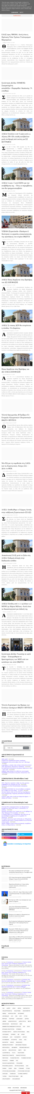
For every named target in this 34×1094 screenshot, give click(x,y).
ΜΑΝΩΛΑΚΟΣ (19, 1042)
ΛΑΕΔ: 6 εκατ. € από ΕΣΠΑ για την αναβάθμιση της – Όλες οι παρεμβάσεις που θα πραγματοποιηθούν (17, 185)
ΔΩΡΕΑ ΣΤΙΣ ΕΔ (22, 1021)
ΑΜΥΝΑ (19, 1008)
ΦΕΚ (21, 1076)
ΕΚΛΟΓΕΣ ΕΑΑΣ (14, 1024)
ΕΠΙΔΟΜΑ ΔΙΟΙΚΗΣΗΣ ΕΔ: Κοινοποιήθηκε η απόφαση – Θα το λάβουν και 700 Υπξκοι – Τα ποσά (16, 789)
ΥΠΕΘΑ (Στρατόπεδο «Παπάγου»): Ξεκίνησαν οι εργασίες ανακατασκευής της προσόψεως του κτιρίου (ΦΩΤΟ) (17, 234)
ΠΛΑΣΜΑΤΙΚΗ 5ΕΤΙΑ (14, 1058)
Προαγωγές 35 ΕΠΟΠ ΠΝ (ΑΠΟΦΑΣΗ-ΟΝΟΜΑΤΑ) (14, 786)
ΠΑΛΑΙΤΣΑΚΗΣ (21, 1052)
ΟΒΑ (25, 1050)
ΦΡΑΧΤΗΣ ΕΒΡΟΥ (6, 1079)
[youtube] (24, 837)
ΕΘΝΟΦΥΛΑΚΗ (5, 1024)
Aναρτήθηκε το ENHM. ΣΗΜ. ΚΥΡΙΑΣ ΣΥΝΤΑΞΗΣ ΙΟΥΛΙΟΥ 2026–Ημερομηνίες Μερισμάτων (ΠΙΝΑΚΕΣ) (17, 765)
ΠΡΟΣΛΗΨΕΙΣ (19, 1063)
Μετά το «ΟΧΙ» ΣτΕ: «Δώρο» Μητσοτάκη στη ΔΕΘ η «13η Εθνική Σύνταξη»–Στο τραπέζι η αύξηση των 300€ (20, 893)
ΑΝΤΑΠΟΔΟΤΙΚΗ (12, 1013)
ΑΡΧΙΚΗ (9, 1087)
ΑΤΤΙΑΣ (25, 1016)
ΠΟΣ (17, 1060)
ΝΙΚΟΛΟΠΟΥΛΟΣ (12, 1050)
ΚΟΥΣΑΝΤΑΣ (14, 1039)
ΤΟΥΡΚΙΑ (4, 1076)
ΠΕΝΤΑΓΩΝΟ (5, 1058)
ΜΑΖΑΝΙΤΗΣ (5, 1042)
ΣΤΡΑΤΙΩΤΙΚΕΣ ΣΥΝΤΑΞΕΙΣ (24, 1071)
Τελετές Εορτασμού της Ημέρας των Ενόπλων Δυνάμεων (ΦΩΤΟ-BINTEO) (17, 706)
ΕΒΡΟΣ (29, 1021)
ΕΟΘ (24, 1026)
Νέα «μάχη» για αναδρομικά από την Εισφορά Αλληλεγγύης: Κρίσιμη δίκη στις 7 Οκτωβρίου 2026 (20, 871)
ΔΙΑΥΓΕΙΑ (27, 1018)
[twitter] (24, 834)
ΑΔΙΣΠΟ (8, 1008)
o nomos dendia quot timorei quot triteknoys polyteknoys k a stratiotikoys (16, 963)
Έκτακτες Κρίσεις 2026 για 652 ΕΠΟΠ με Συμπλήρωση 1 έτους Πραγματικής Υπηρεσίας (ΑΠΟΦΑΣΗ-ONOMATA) (16, 792)
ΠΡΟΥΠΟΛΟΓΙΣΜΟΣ (19, 1065)
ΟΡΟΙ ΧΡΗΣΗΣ (16, 1087)
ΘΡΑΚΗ (23, 1034)
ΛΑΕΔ (25, 1039)
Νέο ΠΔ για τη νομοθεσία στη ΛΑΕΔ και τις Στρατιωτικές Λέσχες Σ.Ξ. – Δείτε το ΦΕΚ (16, 466)
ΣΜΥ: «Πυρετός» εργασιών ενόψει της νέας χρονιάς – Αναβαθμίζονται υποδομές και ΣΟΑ (16, 783)
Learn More (14, 12)
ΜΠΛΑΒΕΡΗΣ (14, 1047)
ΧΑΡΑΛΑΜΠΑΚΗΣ (16, 1079)
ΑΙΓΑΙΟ (13, 1008)
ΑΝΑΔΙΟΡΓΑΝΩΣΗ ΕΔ (7, 1011)
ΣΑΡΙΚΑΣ (4, 1068)
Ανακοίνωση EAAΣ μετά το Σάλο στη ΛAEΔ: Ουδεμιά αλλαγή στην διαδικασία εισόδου (16, 558)
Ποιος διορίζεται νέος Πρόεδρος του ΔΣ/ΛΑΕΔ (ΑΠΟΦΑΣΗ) (15, 370)
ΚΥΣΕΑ (20, 1039)
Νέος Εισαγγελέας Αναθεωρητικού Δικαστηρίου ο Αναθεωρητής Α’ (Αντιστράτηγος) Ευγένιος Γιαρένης (20, 922)
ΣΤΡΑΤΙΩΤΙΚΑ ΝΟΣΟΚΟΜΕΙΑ (8, 1071)
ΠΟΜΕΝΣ (12, 1060)
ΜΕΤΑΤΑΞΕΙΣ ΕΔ (6, 1047)
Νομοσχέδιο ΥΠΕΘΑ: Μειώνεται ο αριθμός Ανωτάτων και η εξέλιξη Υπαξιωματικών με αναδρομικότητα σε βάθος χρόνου (18, 930)
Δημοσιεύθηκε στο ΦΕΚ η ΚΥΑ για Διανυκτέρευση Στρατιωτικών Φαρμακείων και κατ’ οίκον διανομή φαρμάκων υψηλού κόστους (20, 938)
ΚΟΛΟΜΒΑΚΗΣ (5, 1039)
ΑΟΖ (12, 1016)
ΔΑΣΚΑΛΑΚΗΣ (19, 1018)
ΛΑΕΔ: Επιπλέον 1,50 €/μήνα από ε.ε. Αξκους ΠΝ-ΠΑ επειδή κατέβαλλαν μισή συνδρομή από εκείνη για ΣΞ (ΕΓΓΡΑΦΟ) (16, 137)
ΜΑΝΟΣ (12, 1042)
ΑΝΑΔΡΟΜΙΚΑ (17, 1011)
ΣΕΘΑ (15, 1068)
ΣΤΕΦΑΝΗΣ (21, 1068)
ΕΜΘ (21, 1024)
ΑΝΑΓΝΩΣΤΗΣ (26, 1008)
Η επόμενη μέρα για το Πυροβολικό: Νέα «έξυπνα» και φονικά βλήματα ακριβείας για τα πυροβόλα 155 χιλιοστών (16, 816)
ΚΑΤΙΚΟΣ (25, 1037)
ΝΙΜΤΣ (20, 1050)
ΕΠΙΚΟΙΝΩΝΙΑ (23, 1087)
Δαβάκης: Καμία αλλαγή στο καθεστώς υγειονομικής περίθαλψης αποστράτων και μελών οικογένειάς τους (16, 771)
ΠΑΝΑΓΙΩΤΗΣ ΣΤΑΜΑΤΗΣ (8, 1055)
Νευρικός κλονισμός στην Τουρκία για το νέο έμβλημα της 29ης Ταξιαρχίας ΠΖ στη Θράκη (17, 812)
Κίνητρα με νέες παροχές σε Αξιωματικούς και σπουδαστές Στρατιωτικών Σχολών (19, 915)
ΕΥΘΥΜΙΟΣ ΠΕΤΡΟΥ (6, 1031)
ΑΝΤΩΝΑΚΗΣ (21, 1013)
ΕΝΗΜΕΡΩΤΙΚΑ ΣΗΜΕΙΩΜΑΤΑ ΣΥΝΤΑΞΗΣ (11, 1026)
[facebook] (9, 834)
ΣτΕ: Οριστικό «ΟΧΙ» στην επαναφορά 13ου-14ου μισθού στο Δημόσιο (20, 900)
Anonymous (10, 962)
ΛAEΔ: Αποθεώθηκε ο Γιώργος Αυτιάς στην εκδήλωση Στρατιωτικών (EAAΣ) (17, 510)
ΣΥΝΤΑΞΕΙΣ (5, 1073)
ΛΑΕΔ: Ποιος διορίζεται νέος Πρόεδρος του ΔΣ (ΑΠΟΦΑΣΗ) (17, 280)
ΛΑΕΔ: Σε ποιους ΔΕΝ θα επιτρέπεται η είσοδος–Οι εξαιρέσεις (16, 326)
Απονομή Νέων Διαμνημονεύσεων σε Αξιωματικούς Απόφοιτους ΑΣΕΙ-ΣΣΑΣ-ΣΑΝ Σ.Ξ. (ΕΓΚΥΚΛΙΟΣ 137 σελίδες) (15, 808)
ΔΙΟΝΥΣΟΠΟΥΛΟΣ (12, 1021)
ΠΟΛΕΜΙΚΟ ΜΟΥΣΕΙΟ (26, 1058)
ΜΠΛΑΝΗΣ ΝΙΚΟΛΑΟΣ (24, 1047)
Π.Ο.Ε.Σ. (14, 1052)
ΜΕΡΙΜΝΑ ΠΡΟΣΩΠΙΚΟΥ (7, 1045)
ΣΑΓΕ (27, 1065)
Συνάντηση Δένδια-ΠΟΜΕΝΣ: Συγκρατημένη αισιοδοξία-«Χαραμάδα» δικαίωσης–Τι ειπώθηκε (17, 86)
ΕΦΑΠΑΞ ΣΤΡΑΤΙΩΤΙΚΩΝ (19, 1031)
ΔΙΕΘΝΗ (4, 1021)
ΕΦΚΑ (28, 1031)
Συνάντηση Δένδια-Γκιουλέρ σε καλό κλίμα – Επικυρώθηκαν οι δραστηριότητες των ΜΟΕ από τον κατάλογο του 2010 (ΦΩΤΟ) (16, 658)
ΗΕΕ (18, 1034)
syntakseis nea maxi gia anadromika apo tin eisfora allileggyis (16, 980)
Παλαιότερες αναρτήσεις (23, 736)
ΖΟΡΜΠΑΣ (13, 1034)
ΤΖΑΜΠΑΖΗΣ (13, 1073)
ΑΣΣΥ (20, 1016)
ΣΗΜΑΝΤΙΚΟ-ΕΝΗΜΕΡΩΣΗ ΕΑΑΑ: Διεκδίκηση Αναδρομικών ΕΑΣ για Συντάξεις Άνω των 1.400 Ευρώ (16, 761)
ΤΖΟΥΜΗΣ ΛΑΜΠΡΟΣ (22, 1073)
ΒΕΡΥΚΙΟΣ (4, 1018)
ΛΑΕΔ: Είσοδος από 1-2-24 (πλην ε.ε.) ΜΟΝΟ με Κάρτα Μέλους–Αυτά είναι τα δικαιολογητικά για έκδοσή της (16, 606)
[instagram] (9, 837)
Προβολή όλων (17, 15)
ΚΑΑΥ (11, 1037)
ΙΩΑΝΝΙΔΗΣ (5, 1037)
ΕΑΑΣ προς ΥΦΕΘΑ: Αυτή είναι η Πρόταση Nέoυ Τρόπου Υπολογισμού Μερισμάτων (16, 37)
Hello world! (5, 759)
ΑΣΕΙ (16, 1016)
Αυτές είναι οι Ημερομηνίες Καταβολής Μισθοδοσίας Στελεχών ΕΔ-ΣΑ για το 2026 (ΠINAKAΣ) (19, 908)
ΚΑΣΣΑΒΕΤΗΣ (17, 1037)
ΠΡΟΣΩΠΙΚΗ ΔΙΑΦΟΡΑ (7, 1065)
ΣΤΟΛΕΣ (28, 1068)
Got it (21, 12)
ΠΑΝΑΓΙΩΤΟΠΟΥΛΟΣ (21, 1055)
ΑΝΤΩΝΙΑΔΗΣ (5, 1016)
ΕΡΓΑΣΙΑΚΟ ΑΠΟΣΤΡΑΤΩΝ (8, 1029)
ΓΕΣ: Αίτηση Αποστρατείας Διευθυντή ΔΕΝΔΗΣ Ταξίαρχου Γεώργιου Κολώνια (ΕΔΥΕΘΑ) (20, 878)
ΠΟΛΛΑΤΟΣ (5, 1060)
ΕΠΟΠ (28, 1026)
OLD (3, 1008)
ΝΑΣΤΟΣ (4, 1050)
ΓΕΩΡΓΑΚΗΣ (11, 1018)
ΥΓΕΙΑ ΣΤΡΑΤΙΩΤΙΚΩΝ (13, 1076)
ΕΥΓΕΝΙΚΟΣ (18, 1029)
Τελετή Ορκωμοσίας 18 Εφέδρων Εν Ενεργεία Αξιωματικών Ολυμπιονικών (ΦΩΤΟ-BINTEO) (16, 417)
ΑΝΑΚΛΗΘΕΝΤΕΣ (26, 1011)
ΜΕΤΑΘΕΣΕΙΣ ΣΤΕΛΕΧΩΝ (20, 1045)
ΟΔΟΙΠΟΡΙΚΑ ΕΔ (6, 1052)
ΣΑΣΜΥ (10, 1068)
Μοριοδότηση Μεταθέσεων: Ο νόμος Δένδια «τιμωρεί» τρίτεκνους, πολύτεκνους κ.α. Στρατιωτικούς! (19, 885)
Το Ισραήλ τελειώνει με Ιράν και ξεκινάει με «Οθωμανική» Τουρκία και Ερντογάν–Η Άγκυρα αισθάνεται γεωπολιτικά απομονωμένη (17, 820)
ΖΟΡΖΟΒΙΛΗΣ (5, 1034)
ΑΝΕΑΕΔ (4, 1013)
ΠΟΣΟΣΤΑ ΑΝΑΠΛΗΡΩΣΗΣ (8, 1063)
